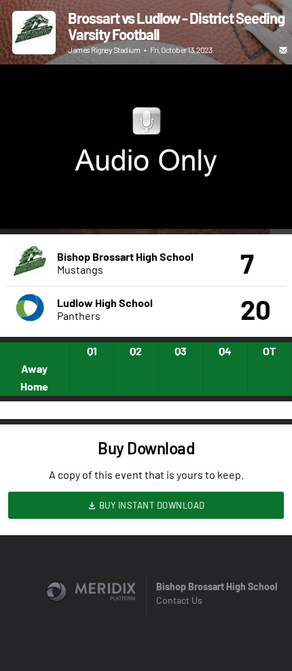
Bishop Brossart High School (216, 586)
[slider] (146, 180)
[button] (24, 204)
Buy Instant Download (150, 505)
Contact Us (179, 600)
